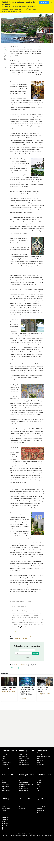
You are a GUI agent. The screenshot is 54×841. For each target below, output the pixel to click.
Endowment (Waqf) (41, 806)
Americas (17, 637)
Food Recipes (5, 780)
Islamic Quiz (5, 788)
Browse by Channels (23, 790)
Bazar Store (39, 803)
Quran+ (3, 758)
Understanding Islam (7, 768)
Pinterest (5, 829)
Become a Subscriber (24, 764)
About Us (21, 801)
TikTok (4, 827)
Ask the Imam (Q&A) (23, 756)
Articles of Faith (40, 754)
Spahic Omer (23, 697)
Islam (3, 752)
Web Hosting (39, 812)
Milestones (21, 805)
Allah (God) (4, 754)
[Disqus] (27, 726)
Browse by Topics (23, 786)
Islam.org (4, 803)
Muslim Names (5, 784)
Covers (3, 779)
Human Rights (40, 777)
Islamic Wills (39, 808)
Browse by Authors (23, 782)
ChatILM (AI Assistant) (24, 752)
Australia (38, 786)
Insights (4, 782)
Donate (38, 801)
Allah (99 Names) (40, 752)
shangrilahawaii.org (23, 627)
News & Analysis (40, 780)
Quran (3, 756)
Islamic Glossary (5, 786)
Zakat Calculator (5, 770)
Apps (3, 777)
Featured (27, 637)
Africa (38, 790)
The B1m (40, 693)
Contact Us (21, 803)
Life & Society (33, 637)
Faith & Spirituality (23, 777)
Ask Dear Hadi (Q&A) (24, 754)
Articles (22, 637)
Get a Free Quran (23, 760)
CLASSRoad (4, 810)
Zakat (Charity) (40, 760)
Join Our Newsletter (23, 762)
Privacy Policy (22, 806)
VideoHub (4, 792)
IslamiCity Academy (6, 808)
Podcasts (4, 794)
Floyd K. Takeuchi (21, 665)
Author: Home (14, 667)
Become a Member (23, 766)
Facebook (5, 819)
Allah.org (4, 801)
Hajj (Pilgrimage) (40, 764)
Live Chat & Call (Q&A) (24, 758)
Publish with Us (22, 808)
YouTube (5, 825)
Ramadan (39, 762)
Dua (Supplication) (6, 766)
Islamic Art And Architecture (22, 638)
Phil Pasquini (5, 691)
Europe (38, 784)
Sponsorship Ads (40, 810)
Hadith (3, 760)
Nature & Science (23, 780)
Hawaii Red (18, 632)
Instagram (5, 823)
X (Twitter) (4, 821)
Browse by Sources (23, 788)
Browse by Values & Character (26, 784)
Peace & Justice (40, 779)
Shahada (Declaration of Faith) (43, 756)
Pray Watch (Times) (6, 762)
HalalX (3, 806)
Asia (37, 788)
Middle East (39, 792)
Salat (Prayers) (40, 758)
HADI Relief (4, 805)
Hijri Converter (5, 764)
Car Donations (40, 805)
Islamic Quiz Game (6, 790)
